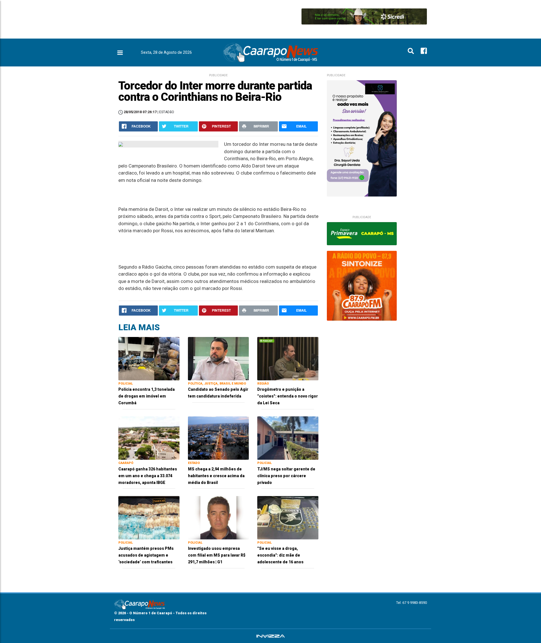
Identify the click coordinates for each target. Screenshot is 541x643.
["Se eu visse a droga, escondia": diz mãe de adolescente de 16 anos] (287, 517)
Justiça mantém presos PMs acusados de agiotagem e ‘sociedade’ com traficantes (146, 555)
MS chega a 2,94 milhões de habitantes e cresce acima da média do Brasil (216, 476)
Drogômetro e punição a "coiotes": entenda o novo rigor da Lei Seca (287, 396)
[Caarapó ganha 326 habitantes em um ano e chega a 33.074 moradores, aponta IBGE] (148, 437)
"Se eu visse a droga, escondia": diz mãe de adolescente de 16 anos (280, 555)
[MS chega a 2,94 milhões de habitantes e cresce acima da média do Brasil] (218, 437)
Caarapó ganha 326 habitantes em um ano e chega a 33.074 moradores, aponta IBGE (147, 476)
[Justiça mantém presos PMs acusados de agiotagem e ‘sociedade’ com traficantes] (148, 517)
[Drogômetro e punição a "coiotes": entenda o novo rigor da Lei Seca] (287, 358)
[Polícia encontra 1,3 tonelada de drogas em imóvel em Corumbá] (148, 358)
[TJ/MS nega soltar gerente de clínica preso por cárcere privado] (287, 437)
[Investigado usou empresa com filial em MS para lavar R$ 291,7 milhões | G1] (218, 517)
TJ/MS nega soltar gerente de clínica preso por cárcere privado (286, 476)
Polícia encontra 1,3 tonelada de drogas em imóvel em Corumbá (146, 396)
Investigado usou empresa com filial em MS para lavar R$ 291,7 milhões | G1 (216, 555)
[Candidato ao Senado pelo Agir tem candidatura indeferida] (218, 358)
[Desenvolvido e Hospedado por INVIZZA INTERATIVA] (270, 636)
